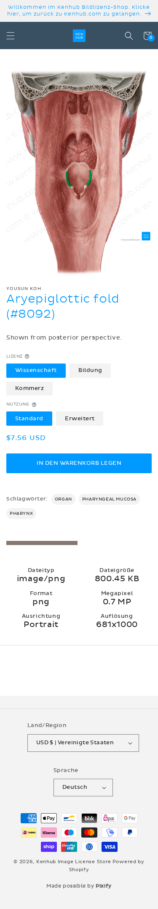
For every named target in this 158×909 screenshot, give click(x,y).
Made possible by (79, 886)
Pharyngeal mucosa (109, 499)
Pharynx (21, 513)
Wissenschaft (36, 370)
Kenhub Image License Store (73, 861)
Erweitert (80, 418)
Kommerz (29, 388)
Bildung (90, 370)
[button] (10, 35)
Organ (63, 499)
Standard (29, 418)
